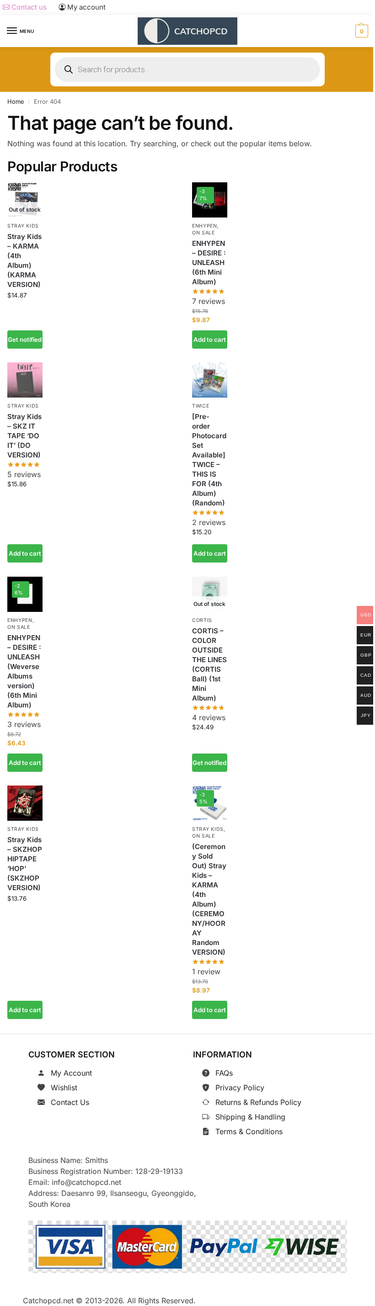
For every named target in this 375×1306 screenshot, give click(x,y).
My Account (71, 1073)
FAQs (224, 1073)
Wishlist (64, 1087)
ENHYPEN (204, 226)
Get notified (25, 339)
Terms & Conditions (249, 1131)
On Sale (203, 233)
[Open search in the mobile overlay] (187, 69)
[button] (360, 31)
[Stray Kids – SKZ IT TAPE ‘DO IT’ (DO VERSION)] (25, 380)
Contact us (28, 7)
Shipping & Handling (250, 1116)
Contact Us (70, 1102)
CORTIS (202, 620)
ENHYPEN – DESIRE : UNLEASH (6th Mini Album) (209, 262)
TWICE (200, 406)
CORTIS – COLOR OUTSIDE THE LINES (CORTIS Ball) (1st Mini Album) (209, 664)
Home (15, 101)
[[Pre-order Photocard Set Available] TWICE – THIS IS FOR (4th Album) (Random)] (209, 380)
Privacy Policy (239, 1087)
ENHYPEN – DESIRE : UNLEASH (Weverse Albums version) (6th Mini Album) (24, 671)
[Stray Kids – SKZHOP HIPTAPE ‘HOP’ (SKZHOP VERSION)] (25, 803)
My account (85, 7)
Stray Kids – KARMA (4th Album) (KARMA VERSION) (24, 260)
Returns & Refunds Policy (258, 1102)
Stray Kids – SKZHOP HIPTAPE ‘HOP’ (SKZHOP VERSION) (24, 863)
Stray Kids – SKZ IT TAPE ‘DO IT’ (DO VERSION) (24, 435)
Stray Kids (23, 226)
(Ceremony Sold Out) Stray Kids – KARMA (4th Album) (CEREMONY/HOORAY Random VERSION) (209, 899)
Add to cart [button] (209, 339)
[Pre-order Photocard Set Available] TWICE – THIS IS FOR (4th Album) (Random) (209, 459)
